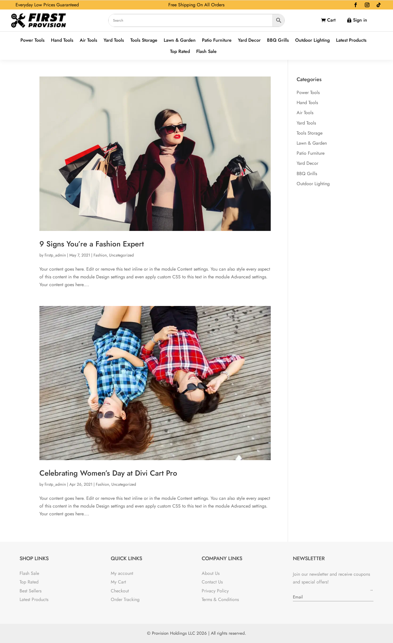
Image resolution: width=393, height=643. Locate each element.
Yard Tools (114, 40)
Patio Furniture (217, 40)
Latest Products (351, 40)
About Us (211, 573)
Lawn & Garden (180, 40)
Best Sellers (30, 590)
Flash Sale (206, 52)
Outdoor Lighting (312, 40)
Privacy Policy (215, 590)
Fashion (100, 255)
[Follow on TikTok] (378, 4)
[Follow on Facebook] (355, 4)
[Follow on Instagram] (367, 4)
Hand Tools (62, 40)
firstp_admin (55, 255)
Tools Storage (143, 40)
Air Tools (88, 40)
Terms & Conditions (220, 599)
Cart (331, 20)
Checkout (120, 590)
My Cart (118, 582)
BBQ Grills (278, 40)
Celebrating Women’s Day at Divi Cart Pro (108, 473)
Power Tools (32, 40)
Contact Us (212, 582)
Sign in (360, 20)
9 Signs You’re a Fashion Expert (91, 243)
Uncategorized (121, 255)
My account (122, 573)
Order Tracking (125, 599)
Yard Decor (249, 40)
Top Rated (180, 52)
